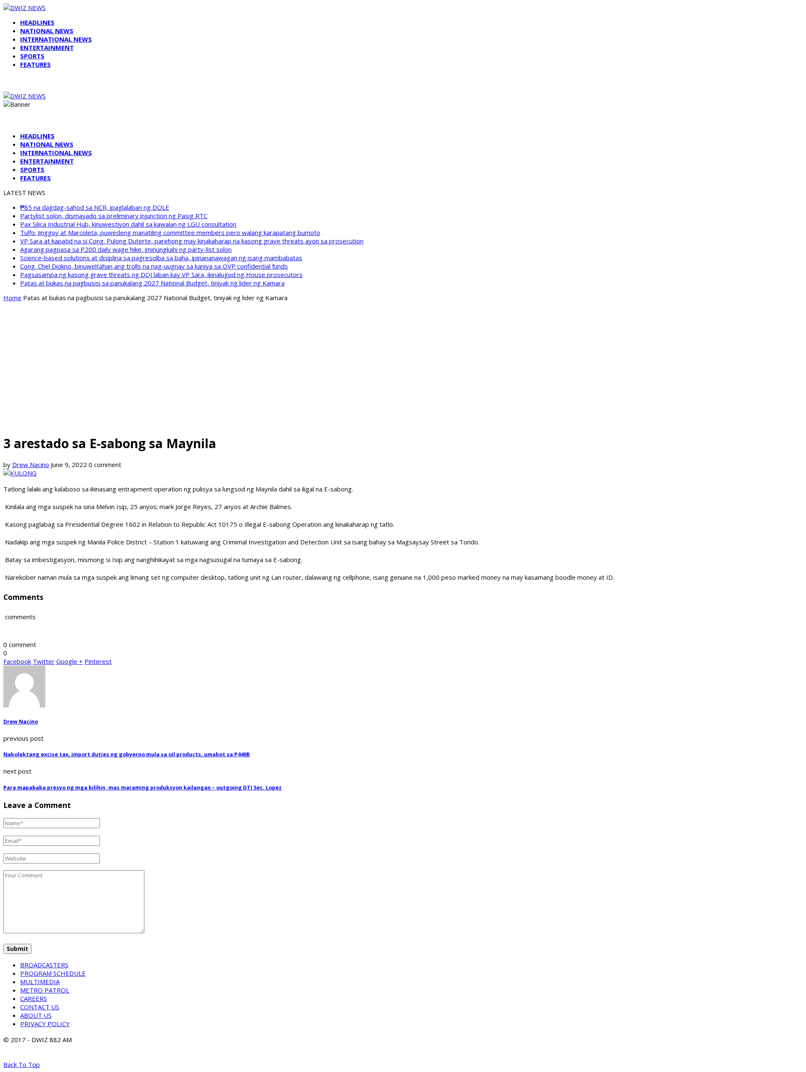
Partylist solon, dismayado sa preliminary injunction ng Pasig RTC (113, 215)
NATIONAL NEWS (46, 30)
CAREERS (33, 998)
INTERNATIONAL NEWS (56, 39)
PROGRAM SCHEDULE (53, 973)
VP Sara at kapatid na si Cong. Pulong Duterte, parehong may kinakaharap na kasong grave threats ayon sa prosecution (192, 241)
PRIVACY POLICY (45, 1023)
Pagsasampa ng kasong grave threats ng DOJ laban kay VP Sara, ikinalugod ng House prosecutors (161, 274)
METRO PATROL (44, 990)
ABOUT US (36, 1015)
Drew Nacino (30, 464)
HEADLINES (37, 22)
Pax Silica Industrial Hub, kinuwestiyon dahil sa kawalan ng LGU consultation (128, 224)
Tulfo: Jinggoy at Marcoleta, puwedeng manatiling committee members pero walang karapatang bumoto (170, 232)
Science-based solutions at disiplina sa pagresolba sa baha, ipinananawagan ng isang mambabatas (161, 257)
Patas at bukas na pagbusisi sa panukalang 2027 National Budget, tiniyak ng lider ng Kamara (152, 283)
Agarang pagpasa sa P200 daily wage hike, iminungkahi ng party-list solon (126, 249)
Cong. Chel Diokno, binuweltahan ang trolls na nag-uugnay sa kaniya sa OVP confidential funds (154, 266)
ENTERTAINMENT (47, 47)
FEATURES (35, 64)
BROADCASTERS (44, 965)
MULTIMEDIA (40, 981)
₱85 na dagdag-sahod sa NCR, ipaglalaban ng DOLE (94, 207)
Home (12, 297)
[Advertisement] (403, 367)
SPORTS (32, 56)
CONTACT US (39, 1007)
